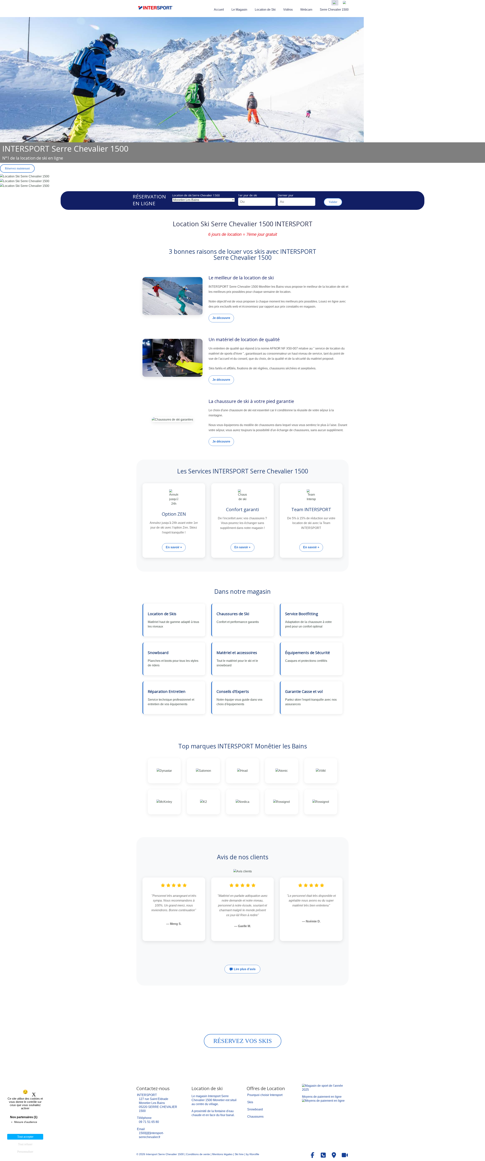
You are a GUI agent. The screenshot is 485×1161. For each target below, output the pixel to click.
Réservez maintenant (17, 168)
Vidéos (288, 9)
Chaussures (255, 1116)
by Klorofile (252, 1154)
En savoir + (174, 547)
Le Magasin (239, 9)
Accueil (219, 9)
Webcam (306, 9)
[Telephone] (323, 1155)
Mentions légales (222, 1154)
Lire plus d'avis (244, 969)
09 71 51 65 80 (149, 1121)
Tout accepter (25, 1136)
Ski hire (239, 1154)
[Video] (344, 1155)
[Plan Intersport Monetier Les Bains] (334, 1155)
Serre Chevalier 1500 (334, 9)
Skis (250, 1102)
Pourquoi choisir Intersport (264, 1095)
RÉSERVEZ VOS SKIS (242, 1040)
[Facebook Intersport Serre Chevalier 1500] (312, 1155)
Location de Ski (265, 9)
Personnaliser (25, 1151)
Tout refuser (25, 1144)
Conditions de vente (198, 1154)
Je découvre (221, 318)
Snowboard (255, 1109)
